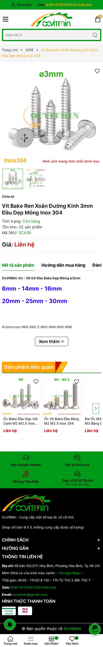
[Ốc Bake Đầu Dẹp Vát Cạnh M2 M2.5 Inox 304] (21, 396)
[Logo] (51, 19)
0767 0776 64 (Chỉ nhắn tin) (33, 587)
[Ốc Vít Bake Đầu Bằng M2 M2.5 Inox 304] (62, 396)
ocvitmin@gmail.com (30, 594)
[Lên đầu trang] (96, 616)
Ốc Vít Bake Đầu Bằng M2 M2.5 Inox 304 (61, 421)
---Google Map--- (70, 573)
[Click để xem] (51, 116)
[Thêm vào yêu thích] (97, 71)
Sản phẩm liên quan (29, 367)
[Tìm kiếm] (95, 34)
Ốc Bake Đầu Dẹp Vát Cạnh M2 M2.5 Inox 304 (20, 421)
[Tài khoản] (21, 5)
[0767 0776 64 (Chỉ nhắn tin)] (64, 5)
